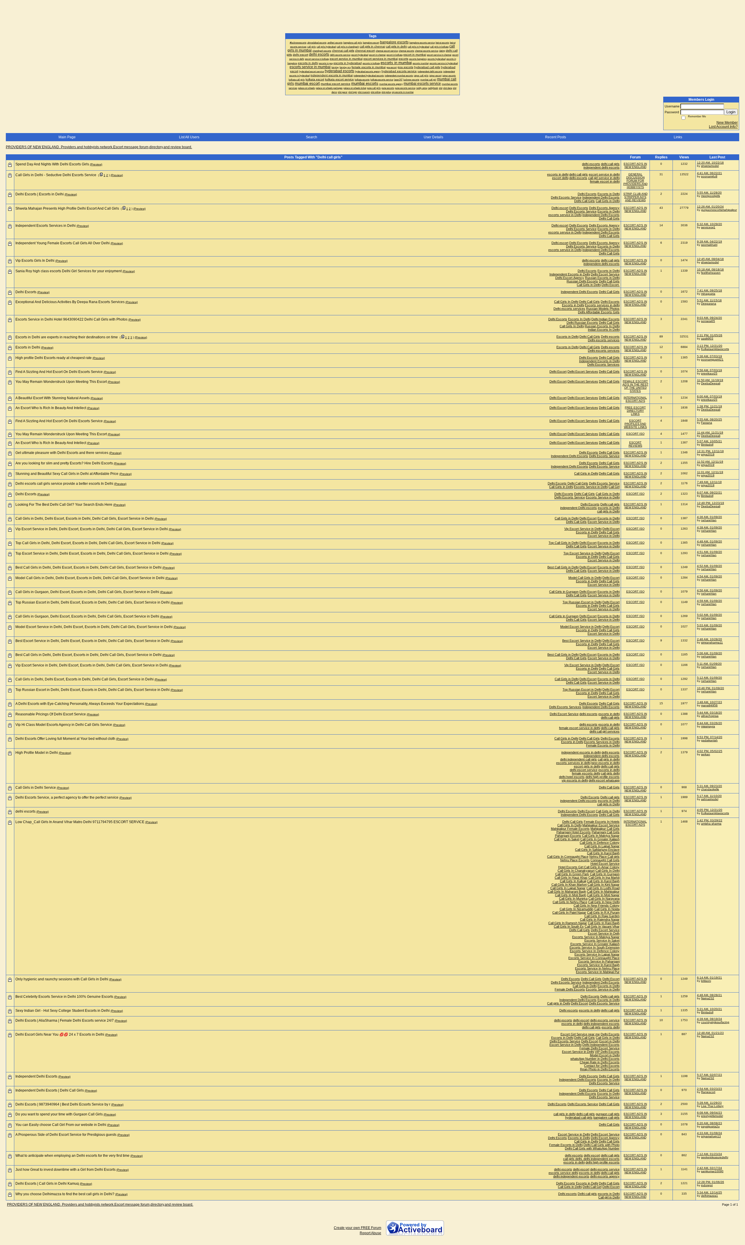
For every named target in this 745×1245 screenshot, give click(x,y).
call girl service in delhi (604, 178)
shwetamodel (710, 165)
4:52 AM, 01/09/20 (709, 565)
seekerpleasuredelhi (714, 1157)
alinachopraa (710, 715)
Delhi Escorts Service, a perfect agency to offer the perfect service (66, 797)
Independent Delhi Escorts (601, 197)
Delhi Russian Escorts (582, 322)
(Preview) (96, 164)
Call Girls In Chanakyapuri (576, 870)
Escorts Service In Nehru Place (597, 968)
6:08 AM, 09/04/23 (709, 1112)
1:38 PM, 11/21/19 (709, 406)
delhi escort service (583, 770)
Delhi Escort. (611, 285)
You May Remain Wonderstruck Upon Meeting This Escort (61, 382)
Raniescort (708, 1092)
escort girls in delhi (587, 766)
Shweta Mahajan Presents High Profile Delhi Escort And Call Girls (67, 208)
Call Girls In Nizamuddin (576, 909)
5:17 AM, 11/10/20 (709, 795)
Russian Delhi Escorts (582, 281)
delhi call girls (610, 164)
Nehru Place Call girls (604, 856)
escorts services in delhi (573, 763)
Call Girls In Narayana (604, 898)
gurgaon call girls (608, 1114)
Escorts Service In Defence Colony (595, 951)
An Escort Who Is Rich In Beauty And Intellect (50, 408)
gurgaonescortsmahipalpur (719, 209)
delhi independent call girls (578, 759)
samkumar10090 (712, 1171)
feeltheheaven (711, 272)
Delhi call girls (610, 504)
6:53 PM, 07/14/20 (709, 737)
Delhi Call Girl (592, 1187)
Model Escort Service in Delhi (581, 626)
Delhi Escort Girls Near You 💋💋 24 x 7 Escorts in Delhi (59, 1034)
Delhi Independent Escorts (601, 1044)
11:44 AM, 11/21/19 (710, 432)
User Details (433, 137)
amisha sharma (711, 823)
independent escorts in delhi (581, 752)
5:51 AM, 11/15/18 (709, 300)
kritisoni (706, 980)
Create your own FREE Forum (357, 1228)
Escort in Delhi (609, 1041)
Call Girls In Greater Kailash (600, 839)
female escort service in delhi (579, 728)
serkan (705, 754)
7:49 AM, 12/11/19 (709, 482)
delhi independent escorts (601, 1023)
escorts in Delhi (609, 508)
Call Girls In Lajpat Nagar (602, 846)
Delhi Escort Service (605, 274)
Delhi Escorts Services (603, 364)
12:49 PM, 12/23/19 (710, 503)
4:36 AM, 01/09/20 (709, 517)
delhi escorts (591, 164)
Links (678, 137)
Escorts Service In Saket (602, 940)
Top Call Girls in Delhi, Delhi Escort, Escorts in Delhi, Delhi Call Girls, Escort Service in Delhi (87, 543)
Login (730, 112)
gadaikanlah (709, 740)
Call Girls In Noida (607, 909)
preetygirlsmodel (712, 1115)
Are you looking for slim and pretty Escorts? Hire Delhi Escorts (64, 463)
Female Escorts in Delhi (603, 745)
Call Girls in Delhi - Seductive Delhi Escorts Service (55, 175)
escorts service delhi (563, 1173)
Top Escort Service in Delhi (582, 553)
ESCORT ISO (635, 433)
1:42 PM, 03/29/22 (709, 820)
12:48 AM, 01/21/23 (710, 1032)
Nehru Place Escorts (575, 860)
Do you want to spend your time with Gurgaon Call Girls (59, 1114)
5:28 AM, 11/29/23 (709, 1102)
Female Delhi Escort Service (599, 1048)
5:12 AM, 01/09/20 (709, 677)
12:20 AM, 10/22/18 (710, 162)
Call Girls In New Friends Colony (597, 905)
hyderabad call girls (579, 1117)
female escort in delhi (605, 181)
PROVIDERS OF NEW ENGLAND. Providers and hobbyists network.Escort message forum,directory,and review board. (99, 147)
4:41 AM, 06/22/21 (709, 173)
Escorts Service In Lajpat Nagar (597, 954)
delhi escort (581, 1020)
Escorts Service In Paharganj (599, 961)
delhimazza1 (709, 1195)
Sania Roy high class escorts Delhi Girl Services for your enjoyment (68, 271)
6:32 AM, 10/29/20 (709, 224)
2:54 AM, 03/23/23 (709, 1088)
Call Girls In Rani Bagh (604, 923)
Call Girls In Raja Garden (602, 916)
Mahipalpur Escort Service (601, 825)
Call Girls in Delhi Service (35, 788)
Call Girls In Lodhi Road (603, 888)
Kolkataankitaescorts (715, 349)
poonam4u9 (709, 176)
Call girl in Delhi (609, 1197)
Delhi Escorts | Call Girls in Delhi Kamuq (47, 1184)
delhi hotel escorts (572, 777)
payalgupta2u (710, 1126)
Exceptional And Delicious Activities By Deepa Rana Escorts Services (70, 302)
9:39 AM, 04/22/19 (709, 241)
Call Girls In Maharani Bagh (567, 891)
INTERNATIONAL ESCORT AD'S (635, 399)
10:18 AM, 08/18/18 (710, 269)
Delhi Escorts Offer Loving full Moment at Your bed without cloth (65, 739)
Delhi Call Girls (584, 201)
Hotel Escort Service (605, 863)
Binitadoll (707, 444)
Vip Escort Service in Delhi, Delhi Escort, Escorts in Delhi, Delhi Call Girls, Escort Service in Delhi (91, 529)
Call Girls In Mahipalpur (603, 891)
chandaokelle (710, 789)
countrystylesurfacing (715, 1022)
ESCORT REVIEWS (635, 444)
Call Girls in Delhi (608, 201)
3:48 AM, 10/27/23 (709, 702)
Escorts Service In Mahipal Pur (598, 972)
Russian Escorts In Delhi (602, 326)
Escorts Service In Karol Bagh (598, 965)
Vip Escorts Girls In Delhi (34, 261)
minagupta (708, 293)
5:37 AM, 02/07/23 (709, 1074)
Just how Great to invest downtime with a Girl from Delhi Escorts (65, 1170)
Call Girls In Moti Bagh (570, 895)
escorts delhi (611, 1027)
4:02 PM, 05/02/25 (709, 751)
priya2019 (707, 454)
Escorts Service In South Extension (595, 947)
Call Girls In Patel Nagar (569, 912)
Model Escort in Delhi (605, 1055)
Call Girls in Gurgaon (564, 591)
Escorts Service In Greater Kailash (595, 944)
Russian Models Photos (603, 308)
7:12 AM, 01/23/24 (709, 1154)
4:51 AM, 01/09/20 (709, 551)
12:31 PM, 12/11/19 (710, 451)
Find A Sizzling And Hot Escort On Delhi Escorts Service (59, 372)
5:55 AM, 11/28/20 (709, 192)
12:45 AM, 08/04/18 (710, 259)
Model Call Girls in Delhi (585, 577)
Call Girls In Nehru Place (570, 902)
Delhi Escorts (587, 194)
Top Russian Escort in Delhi (582, 602)
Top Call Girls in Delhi (564, 542)
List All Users (189, 137)
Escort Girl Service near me (580, 1034)
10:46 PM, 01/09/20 (710, 688)
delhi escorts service (605, 1020)
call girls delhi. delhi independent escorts (591, 1159)
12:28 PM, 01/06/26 (710, 1182)
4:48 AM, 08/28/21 (709, 995)
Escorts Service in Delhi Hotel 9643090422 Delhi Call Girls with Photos (71, 319)
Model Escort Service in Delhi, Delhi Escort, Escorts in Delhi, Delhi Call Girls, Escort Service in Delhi (94, 627)
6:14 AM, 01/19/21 (709, 977)
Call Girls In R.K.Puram (603, 912)
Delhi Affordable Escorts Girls (599, 312)
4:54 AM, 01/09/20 (709, 576)
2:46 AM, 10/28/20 (709, 639)
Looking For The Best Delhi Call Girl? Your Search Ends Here (63, 505)
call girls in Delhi (608, 511)
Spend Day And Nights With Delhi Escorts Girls (52, 164)
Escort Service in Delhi (604, 522)
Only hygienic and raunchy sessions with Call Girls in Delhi (61, 979)
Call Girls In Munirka (573, 898)
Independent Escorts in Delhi (569, 274)
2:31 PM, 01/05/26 (709, 335)
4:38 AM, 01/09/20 (709, 527)
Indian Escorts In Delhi (604, 329)
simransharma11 (712, 642)
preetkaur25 (709, 373)
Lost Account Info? (723, 127)
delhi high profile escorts (603, 777)
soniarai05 (708, 321)
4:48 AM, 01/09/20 (709, 541)
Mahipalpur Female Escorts (570, 828)
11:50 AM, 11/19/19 (710, 380)
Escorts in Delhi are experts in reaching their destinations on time (66, 337)
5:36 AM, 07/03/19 (709, 356)
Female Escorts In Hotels (602, 821)
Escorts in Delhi (608, 194)
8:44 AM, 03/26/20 (709, 723)
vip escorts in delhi (575, 780)
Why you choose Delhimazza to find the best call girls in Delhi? (64, 1194)
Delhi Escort (558, 371)
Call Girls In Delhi (566, 301)
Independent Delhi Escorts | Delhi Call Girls (49, 1090)
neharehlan (708, 520)
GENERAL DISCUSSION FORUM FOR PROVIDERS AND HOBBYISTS (635, 181)
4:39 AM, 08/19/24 (709, 1019)
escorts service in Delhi (564, 215)
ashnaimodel (709, 799)
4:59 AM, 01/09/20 (709, 600)
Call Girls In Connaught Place (567, 856)
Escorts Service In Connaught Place (594, 958)
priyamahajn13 (711, 1136)
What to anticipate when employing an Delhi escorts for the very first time (72, 1156)
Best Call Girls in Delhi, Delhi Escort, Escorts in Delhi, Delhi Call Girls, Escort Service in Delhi (88, 567)
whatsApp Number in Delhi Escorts (595, 1058)
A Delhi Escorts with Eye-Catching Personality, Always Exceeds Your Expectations (79, 704)
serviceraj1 (708, 227)
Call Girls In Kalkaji (573, 881)
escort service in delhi (604, 174)
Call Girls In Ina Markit (604, 877)
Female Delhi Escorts (570, 989)
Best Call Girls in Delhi (563, 567)
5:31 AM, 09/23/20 (709, 786)
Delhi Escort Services (582, 371)
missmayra (708, 726)
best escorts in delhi (605, 763)
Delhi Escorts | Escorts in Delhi (39, 194)
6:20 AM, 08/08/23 (709, 1123)
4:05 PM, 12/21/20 (709, 809)
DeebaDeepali (710, 383)
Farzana (706, 422)
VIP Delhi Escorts (607, 1051)
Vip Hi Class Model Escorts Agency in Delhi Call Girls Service (63, 725)
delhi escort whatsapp (604, 780)
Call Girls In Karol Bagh (603, 853)
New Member (727, 123)
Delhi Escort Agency (569, 278)
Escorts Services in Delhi (602, 742)
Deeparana (708, 303)
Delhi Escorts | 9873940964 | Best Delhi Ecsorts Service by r (62, 1104)
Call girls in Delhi (558, 1003)
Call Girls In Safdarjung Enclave (597, 849)
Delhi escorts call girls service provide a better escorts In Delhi (64, 484)
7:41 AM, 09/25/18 (709, 290)
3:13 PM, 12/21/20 (709, 345)
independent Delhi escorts (578, 508)
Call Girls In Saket (566, 839)
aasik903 (707, 338)
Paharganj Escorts (568, 835)
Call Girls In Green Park (572, 874)
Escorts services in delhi (602, 305)
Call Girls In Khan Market (569, 884)
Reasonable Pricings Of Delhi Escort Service (50, 714)
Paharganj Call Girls (606, 832)
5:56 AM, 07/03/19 (709, 370)
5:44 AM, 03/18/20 (709, 712)
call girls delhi (610, 773)
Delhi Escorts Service (566, 197)
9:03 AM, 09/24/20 (709, 317)
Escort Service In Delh (604, 933)
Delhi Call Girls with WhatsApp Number (592, 1148)
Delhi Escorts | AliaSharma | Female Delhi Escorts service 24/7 (64, 1020)
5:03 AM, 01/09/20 (709, 625)
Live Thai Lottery (712, 1106)
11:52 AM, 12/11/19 (710, 461)
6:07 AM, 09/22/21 (709, 492)
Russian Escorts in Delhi (602, 278)
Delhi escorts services (569, 308)
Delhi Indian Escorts (605, 319)
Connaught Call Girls (605, 860)
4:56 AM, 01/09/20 (709, 590)
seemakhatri (709, 244)
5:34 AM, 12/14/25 (709, 1192)
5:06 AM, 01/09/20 (709, 653)
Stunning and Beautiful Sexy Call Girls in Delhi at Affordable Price (66, 474)
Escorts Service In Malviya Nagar (596, 937)
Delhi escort (559, 208)
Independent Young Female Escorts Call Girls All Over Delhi (62, 243)
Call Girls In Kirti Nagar (604, 884)
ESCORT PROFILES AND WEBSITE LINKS (635, 424)
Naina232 (707, 998)
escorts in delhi (557, 174)
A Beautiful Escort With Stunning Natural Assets (52, 398)
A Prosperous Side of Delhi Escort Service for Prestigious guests (65, 1135)
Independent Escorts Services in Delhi (45, 226)
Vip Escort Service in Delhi (583, 528)
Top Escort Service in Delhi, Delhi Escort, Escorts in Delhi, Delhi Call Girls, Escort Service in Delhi (91, 553)
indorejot (707, 1185)
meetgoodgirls (710, 195)
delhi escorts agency (605, 1176)
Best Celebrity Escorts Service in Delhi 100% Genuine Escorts (64, 997)
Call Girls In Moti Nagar (603, 895)
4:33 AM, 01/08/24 (709, 1133)
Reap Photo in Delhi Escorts (600, 1069)
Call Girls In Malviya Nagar (601, 835)
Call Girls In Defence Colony (600, 842)
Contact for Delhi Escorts (602, 1065)
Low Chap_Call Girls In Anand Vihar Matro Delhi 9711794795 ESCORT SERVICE (79, 822)
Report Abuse (370, 1233)
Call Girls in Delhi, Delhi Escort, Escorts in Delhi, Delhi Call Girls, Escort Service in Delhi (84, 519)
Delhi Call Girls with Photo (601, 1145)
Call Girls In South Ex (569, 926)
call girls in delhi (609, 759)
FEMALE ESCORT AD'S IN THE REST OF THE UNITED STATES (635, 386)
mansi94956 (709, 705)
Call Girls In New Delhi (604, 902)
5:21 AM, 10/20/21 (709, 1009)
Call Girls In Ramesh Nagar (567, 923)
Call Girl (614, 487)
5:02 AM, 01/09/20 (709, 614)
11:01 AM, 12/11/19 (710, 472)
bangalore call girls (606, 1117)
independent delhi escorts (601, 167)
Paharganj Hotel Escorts (573, 832)
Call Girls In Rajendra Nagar (600, 919)
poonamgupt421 (712, 359)
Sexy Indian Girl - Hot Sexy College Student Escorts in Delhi (62, 1011)
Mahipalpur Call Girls (605, 828)
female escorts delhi (586, 773)
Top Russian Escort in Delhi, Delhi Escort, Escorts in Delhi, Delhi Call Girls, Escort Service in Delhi (92, 602)
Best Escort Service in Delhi (582, 640)
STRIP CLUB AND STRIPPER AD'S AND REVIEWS (635, 197)
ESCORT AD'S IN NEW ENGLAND (635, 165)
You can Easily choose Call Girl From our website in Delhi (60, 1125)
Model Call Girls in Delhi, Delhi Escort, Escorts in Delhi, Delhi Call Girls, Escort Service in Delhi (89, 578)
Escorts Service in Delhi (591, 487)
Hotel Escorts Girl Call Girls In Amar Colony (589, 867)
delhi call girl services (605, 731)
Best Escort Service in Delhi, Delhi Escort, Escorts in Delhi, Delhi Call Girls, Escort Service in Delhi (92, 641)
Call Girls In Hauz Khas (571, 877)
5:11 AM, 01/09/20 (709, 663)
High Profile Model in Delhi (36, 753)
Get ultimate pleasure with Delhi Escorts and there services (61, 453)
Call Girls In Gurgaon (605, 874)
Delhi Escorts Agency (604, 208)
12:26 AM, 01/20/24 (710, 206)
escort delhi (560, 178)
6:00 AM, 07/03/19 (709, 396)
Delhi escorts (610, 336)
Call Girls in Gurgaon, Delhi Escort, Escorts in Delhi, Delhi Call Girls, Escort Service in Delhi (87, 592)
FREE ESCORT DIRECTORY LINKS (635, 410)
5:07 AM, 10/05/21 (709, 441)
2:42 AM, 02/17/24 (709, 1168)
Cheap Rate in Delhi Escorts (600, 1062)
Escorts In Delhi (579, 319)
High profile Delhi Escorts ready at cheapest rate (53, 358)
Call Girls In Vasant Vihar (602, 926)
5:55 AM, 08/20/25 (709, 419)
